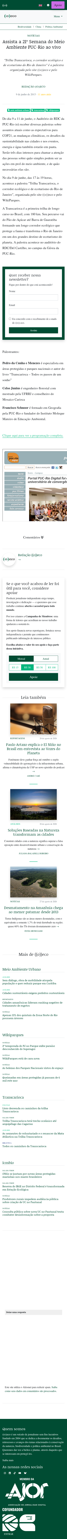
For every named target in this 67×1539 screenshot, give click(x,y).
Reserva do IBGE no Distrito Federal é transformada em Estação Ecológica (33, 1187)
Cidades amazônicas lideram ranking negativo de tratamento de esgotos (32, 1004)
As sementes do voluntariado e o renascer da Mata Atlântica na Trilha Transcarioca (33, 1134)
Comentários (31, 537)
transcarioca (39, 110)
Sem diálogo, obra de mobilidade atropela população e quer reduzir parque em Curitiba (29, 981)
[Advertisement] (33, 1271)
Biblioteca (7, 1143)
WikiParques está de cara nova (21, 1058)
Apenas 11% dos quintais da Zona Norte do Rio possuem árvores (30, 1016)
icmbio (8, 1162)
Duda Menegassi (33, 930)
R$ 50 (39, 667)
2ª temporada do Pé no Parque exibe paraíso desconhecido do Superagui (28, 1047)
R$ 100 (52, 667)
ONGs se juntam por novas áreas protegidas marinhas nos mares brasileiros (28, 1175)
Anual (46, 658)
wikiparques (54, 110)
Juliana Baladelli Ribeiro (33, 853)
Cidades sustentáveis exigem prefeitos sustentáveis (33, 993)
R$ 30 (27, 667)
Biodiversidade (24, 26)
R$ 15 (15, 667)
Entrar (8, 1533)
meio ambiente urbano (19, 110)
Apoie (58, 5)
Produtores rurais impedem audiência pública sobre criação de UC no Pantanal (30, 1200)
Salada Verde (8, 1118)
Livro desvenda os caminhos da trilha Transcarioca (25, 1109)
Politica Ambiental (54, 26)
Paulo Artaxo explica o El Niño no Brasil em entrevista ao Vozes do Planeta (33, 748)
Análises (15, 823)
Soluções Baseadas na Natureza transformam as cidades (33, 832)
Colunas (6, 1105)
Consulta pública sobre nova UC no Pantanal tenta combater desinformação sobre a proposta (33, 1213)
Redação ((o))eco (33, 86)
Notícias (33, 35)
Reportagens (17, 738)
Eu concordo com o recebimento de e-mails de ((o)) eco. (34, 320)
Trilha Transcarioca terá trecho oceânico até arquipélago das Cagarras (29, 1122)
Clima (38, 26)
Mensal (21, 658)
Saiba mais (7, 1460)
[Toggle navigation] (48, 5)
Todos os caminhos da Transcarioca (24, 1146)
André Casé (33, 775)
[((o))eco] (10, 16)
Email (12, 305)
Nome (12, 291)
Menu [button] (57, 16)
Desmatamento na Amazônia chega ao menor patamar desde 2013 (33, 909)
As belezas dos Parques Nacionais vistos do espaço (32, 1068)
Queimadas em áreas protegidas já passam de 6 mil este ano (31, 1079)
